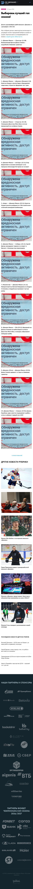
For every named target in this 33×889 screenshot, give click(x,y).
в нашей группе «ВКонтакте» (14, 37)
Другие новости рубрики (14, 462)
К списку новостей (17, 455)
